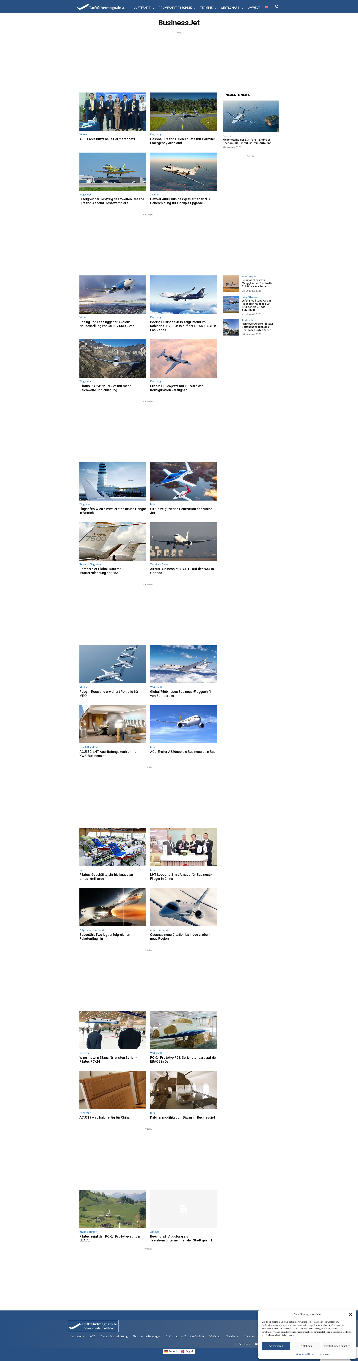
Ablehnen (306, 1345)
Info (152, 504)
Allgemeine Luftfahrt (91, 930)
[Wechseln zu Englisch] (266, 6)
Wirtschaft (85, 317)
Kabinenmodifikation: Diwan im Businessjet (182, 1117)
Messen (83, 134)
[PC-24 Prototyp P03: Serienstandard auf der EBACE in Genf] (183, 1030)
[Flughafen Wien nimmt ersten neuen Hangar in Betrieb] (112, 481)
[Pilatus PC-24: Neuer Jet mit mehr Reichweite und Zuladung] (112, 358)
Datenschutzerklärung (304, 1354)
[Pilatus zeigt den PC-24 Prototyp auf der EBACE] (112, 1209)
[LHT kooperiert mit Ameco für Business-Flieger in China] (183, 847)
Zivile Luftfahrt (159, 930)
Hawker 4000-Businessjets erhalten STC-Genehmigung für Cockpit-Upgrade (181, 201)
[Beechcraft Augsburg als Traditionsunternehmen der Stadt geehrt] (183, 1209)
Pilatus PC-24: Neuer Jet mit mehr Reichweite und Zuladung (105, 388)
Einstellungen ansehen (337, 1345)
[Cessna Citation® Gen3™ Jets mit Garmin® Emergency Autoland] (183, 111)
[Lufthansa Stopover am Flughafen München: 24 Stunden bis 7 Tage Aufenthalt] (231, 304)
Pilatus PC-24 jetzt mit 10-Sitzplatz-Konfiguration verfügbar (177, 388)
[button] (350, 1314)
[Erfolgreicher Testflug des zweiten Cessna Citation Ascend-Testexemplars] (112, 172)
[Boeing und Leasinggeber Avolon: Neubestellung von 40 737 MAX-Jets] (112, 294)
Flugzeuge (156, 134)
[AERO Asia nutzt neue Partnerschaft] (112, 111)
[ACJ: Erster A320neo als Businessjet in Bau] (183, 724)
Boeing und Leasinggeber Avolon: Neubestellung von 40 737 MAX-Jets (106, 324)
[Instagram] (256, 1344)
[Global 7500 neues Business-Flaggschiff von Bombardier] (183, 664)
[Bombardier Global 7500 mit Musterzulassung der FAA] (112, 541)
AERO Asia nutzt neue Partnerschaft (107, 139)
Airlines (154, 1231)
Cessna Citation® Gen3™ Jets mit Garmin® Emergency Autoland (183, 141)
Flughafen (85, 504)
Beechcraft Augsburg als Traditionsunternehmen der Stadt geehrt (181, 1238)
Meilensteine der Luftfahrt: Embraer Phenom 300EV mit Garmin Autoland (247, 141)
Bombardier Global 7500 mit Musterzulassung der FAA (100, 571)
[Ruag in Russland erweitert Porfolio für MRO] (112, 664)
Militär (83, 687)
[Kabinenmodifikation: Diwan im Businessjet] (183, 1090)
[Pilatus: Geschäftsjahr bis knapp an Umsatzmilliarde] (112, 847)
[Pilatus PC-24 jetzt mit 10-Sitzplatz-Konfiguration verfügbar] (183, 358)
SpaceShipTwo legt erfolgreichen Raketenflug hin (104, 937)
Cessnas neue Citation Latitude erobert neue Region (180, 937)
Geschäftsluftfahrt (89, 747)
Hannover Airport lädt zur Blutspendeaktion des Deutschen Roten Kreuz (257, 327)
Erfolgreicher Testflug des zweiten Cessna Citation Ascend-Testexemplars (111, 201)
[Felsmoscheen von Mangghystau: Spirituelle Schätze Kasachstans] (231, 283)
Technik (154, 194)
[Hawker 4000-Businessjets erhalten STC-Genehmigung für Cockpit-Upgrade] (183, 172)
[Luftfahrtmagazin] (104, 6)
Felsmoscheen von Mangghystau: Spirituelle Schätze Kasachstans (257, 283)
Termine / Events (160, 564)
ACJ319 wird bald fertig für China (104, 1117)
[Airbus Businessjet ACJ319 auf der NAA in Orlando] (183, 541)
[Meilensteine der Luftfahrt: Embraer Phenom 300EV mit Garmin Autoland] (251, 116)
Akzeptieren (276, 1345)
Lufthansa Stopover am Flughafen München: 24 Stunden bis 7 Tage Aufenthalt (256, 305)
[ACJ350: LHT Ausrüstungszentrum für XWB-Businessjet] (112, 724)
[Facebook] (235, 1344)
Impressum (324, 1354)
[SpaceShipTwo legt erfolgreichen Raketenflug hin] (112, 907)
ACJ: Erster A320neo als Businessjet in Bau (183, 752)
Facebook (244, 1344)
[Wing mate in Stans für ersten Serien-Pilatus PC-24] (112, 1030)
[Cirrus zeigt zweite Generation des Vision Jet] (183, 481)
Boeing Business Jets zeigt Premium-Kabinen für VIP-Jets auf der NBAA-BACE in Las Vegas (183, 326)
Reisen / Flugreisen (90, 564)
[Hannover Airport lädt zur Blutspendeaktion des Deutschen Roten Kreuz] (231, 327)
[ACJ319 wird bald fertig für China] (112, 1090)
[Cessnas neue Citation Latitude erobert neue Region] (183, 907)
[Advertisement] (179, 61)
